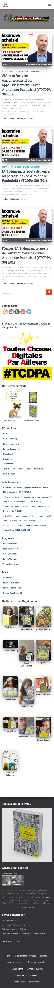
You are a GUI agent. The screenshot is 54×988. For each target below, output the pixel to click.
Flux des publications (12, 583)
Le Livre (43, 956)
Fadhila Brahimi (10, 544)
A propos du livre (35, 969)
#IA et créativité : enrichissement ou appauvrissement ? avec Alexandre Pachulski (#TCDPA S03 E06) (26, 85)
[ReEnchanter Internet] (6, 4)
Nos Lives (7, 459)
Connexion (7, 578)
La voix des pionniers (12, 449)
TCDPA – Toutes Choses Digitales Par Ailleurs (23, 469)
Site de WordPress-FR (12, 593)
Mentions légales (12, 942)
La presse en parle (11, 444)
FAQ (8, 956)
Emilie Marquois (10, 559)
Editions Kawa (28, 908)
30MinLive (8, 464)
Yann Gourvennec (10, 554)
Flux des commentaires (13, 588)
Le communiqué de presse (25, 956)
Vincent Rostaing (10, 564)
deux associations (44, 897)
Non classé (8, 454)
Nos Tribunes (9, 474)
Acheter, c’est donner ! (27, 975)
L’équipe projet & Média (37, 962)
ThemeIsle (36, 982)
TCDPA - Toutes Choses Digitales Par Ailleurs (21, 71)
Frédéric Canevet (10, 549)
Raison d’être (17, 969)
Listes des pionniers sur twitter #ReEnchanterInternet (23, 933)
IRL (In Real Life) (10, 439)
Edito (5, 434)
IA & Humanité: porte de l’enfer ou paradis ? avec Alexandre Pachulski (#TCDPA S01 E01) (26, 176)
